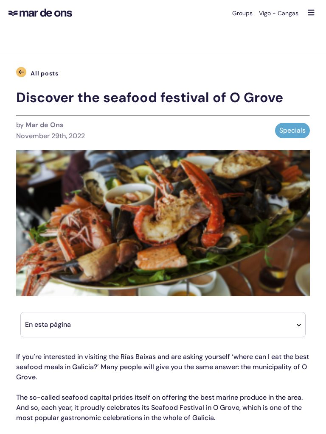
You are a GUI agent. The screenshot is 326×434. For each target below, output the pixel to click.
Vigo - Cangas (278, 13)
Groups (242, 13)
